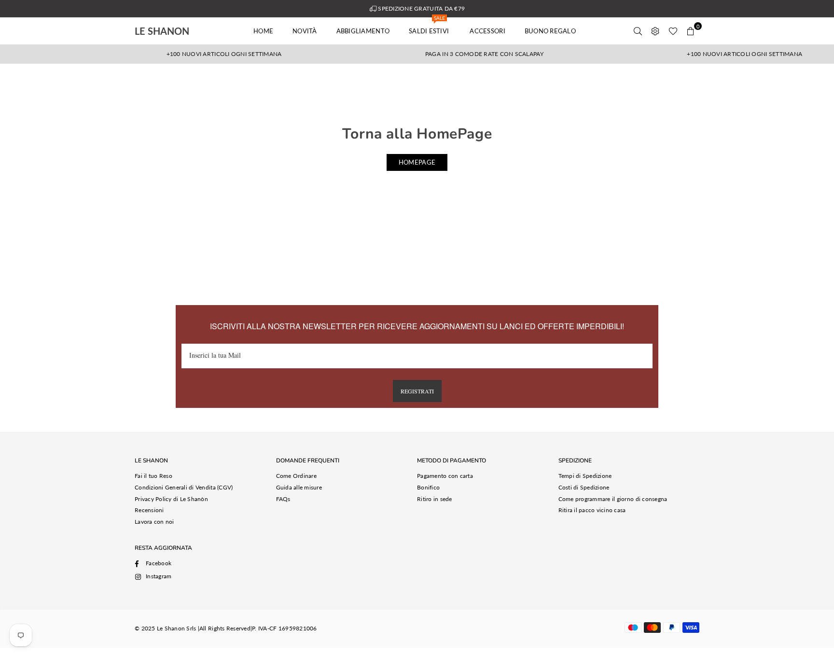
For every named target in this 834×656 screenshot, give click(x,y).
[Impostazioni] (655, 31)
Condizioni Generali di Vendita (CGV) (184, 487)
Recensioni (149, 510)
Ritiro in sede (434, 498)
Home (263, 31)
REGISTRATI (417, 391)
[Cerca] (638, 31)
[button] (690, 31)
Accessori (487, 31)
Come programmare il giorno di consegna (612, 498)
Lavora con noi (154, 521)
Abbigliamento (362, 31)
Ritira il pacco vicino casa (592, 510)
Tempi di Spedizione (585, 475)
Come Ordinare (296, 475)
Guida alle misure (299, 487)
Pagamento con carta (445, 475)
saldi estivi (429, 26)
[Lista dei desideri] (673, 31)
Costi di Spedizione (584, 487)
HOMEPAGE (417, 162)
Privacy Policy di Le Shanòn (171, 498)
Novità (304, 31)
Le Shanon (176, 31)
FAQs (283, 498)
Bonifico (428, 487)
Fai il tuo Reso (153, 475)
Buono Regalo (550, 31)
